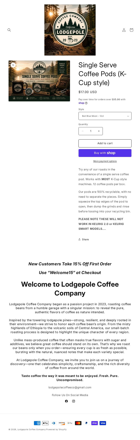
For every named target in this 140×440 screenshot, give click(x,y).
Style (81, 109)
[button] (9, 30)
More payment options (105, 161)
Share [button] (85, 239)
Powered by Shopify (56, 429)
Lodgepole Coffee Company (32, 429)
